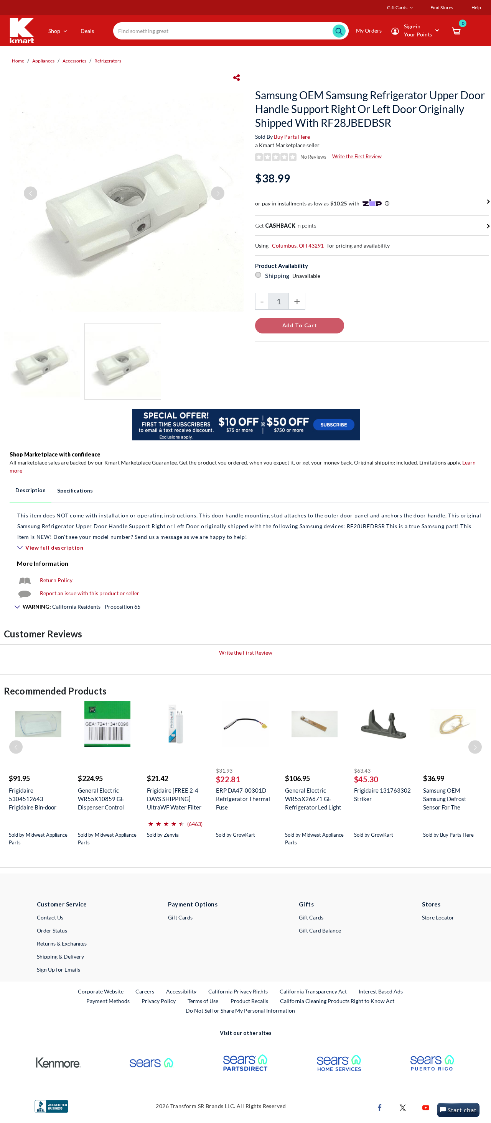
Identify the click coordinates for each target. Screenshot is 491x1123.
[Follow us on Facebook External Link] (379, 1107)
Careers (145, 991)
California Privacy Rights (238, 991)
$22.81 (228, 779)
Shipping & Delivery (60, 956)
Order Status (52, 930)
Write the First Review (357, 156)
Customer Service (62, 904)
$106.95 (297, 778)
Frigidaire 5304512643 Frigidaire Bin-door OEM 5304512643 (33, 799)
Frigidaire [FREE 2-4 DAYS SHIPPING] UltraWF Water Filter (174, 799)
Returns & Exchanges (62, 943)
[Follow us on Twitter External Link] (402, 1107)
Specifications (75, 490)
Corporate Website (101, 991)
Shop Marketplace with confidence (55, 454)
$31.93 (224, 770)
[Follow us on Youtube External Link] (425, 1107)
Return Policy (56, 580)
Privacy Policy (159, 1001)
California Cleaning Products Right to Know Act (337, 1001)
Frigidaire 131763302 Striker (382, 794)
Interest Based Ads (381, 991)
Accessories (74, 61)
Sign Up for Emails (58, 969)
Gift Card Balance (320, 930)
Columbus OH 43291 (298, 245)
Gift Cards (180, 917)
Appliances (43, 61)
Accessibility (181, 991)
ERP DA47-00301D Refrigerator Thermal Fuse (243, 799)
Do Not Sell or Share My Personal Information (240, 1010)
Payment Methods (108, 1001)
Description (30, 490)
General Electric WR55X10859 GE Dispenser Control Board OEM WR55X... (105, 799)
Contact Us (50, 917)
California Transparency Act (313, 991)
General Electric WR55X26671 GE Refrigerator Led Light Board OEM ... (313, 799)
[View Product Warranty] (24, 580)
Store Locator (438, 917)
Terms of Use (203, 1001)
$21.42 (157, 778)
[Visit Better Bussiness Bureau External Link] (51, 1105)
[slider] (166, 820)
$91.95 (19, 778)
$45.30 (366, 779)
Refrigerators (107, 61)
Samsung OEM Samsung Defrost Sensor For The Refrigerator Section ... (451, 799)
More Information (42, 563)
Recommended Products (55, 690)
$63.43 (362, 770)
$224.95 (90, 778)
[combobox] (231, 30)
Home (18, 61)
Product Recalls (250, 1000)
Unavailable (307, 276)
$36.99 (433, 778)
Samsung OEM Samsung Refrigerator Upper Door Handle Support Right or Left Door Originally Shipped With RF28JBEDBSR (370, 109)
